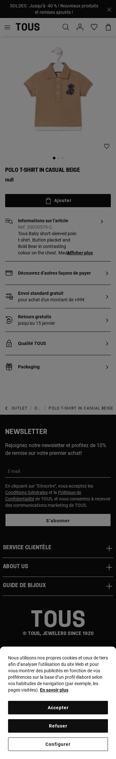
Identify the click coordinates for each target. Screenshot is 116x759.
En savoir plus (54, 690)
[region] (58, 703)
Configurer (58, 744)
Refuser (58, 725)
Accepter (58, 707)
